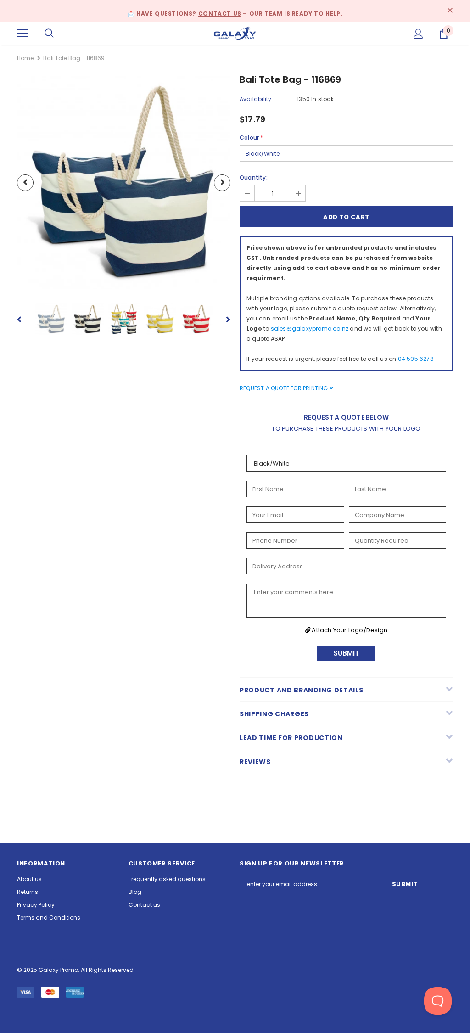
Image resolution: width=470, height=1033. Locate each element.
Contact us (219, 13)
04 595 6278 (416, 359)
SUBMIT (346, 653)
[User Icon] (418, 34)
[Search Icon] (49, 33)
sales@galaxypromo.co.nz (310, 328)
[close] (449, 11)
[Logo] (235, 32)
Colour (251, 137)
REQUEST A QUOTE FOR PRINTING (285, 388)
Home (25, 58)
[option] (123, 182)
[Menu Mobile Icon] (22, 33)
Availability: (256, 99)
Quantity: (254, 177)
